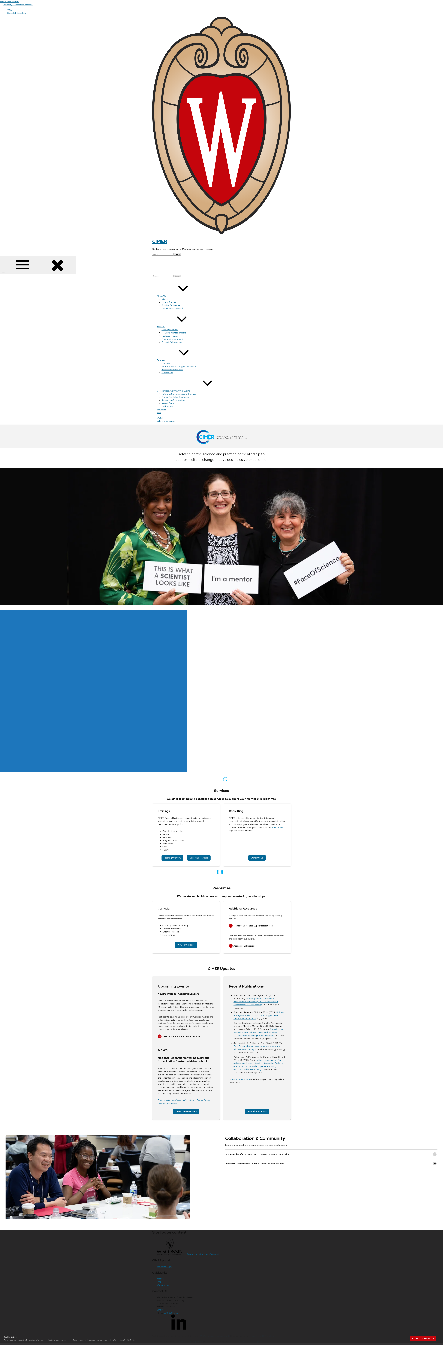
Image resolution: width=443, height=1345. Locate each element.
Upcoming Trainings (199, 858)
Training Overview (170, 329)
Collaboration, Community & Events (173, 390)
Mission (165, 299)
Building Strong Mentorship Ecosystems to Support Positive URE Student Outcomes (258, 1015)
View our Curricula (186, 945)
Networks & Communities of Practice (179, 394)
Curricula (166, 363)
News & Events (168, 403)
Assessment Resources (172, 369)
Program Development (172, 339)
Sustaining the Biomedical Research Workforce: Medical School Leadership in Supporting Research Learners (258, 1032)
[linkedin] (179, 1331)
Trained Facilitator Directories (175, 397)
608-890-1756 (171, 1313)
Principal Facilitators (171, 305)
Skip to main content (9, 1)
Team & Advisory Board (172, 308)
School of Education (16, 13)
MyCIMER (161, 409)
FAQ (159, 412)
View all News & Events (186, 1111)
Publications (167, 372)
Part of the (203, 1254)
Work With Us (277, 827)
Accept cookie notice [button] (423, 1338)
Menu (3, 273)
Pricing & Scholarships (172, 342)
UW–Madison (18, 4)
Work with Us (168, 406)
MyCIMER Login (164, 1266)
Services (161, 326)
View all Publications (257, 1111)
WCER (10, 10)
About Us (161, 296)
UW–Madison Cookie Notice (124, 1340)
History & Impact (169, 302)
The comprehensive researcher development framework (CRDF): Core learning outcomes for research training (255, 1001)
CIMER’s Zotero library (239, 1079)
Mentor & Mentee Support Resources (179, 366)
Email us (160, 1309)
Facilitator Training (170, 336)
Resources (161, 360)
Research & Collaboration (173, 400)
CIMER (159, 241)
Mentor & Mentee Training (174, 332)
